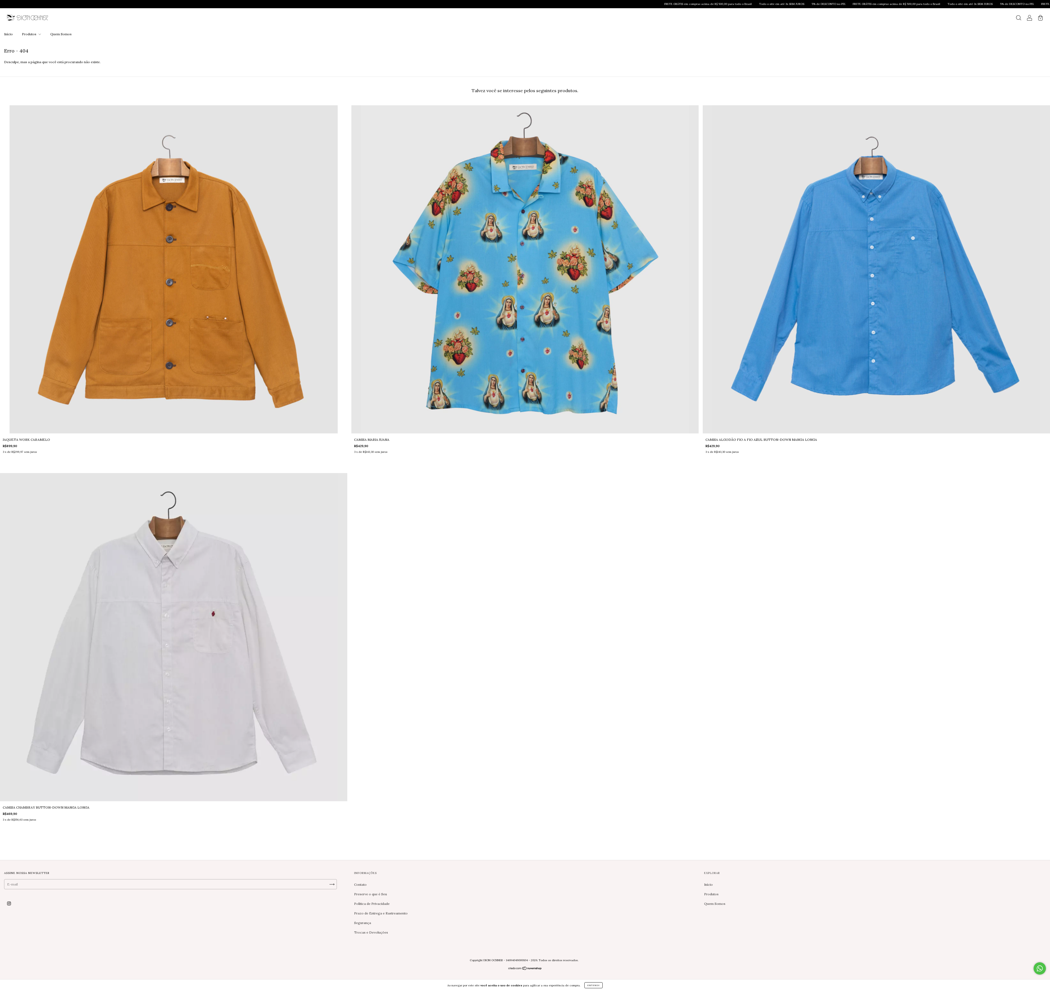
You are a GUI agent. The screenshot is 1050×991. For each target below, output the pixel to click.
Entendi (593, 985)
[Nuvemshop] (525, 969)
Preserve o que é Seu (370, 894)
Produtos (29, 34)
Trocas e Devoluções (371, 932)
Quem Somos (61, 34)
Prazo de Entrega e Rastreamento (381, 913)
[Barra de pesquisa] (1018, 18)
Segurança (362, 923)
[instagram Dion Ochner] (9, 903)
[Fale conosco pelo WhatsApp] (1040, 968)
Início (8, 34)
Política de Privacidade (372, 904)
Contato (360, 884)
